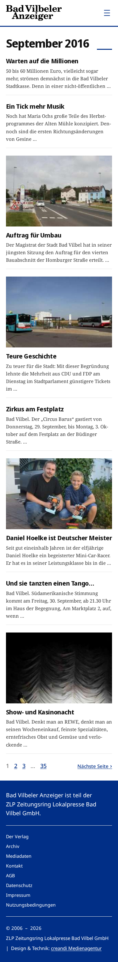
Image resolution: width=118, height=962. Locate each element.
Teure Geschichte (31, 356)
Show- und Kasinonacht (40, 712)
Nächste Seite (93, 766)
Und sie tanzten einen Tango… (50, 583)
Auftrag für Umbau (33, 235)
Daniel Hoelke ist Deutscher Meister (59, 537)
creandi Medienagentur (76, 948)
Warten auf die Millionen (42, 61)
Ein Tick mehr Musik (35, 106)
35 (43, 766)
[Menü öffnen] (107, 13)
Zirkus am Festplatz (35, 409)
